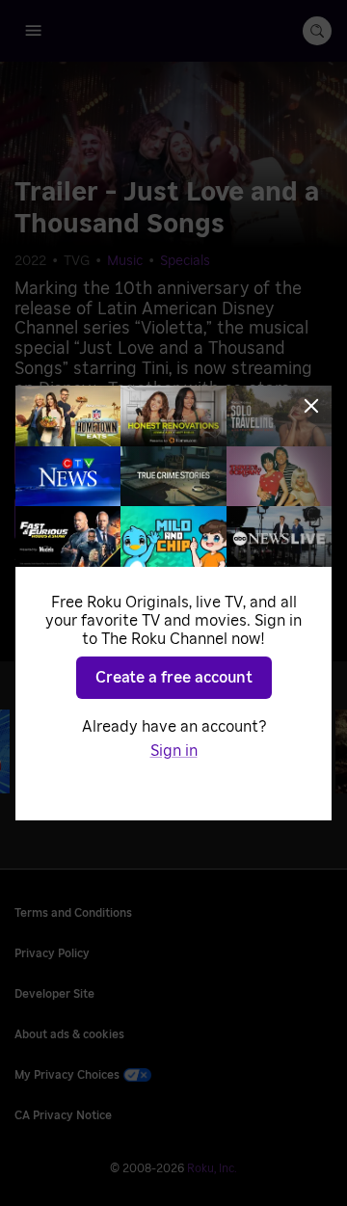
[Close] (311, 405)
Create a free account (174, 677)
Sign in (174, 751)
